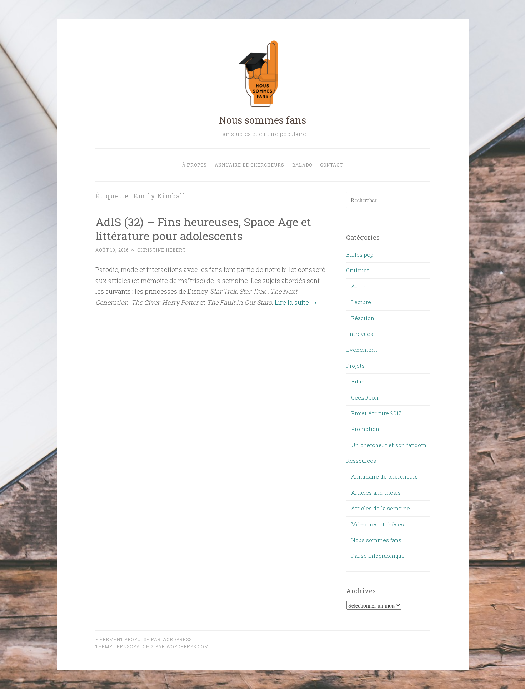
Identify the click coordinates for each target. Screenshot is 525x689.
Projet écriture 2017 (376, 413)
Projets (355, 365)
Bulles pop (360, 254)
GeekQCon (365, 397)
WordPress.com (187, 646)
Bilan (358, 381)
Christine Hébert (161, 250)
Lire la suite (296, 302)
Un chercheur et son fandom (388, 444)
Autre (358, 286)
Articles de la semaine (380, 508)
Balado (302, 165)
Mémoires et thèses (377, 524)
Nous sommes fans (262, 120)
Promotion (365, 428)
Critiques (358, 270)
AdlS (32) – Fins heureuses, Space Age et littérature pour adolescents (203, 228)
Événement (361, 349)
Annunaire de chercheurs (384, 476)
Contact (331, 165)
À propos (194, 165)
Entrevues (359, 333)
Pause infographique (378, 555)
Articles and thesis (376, 492)
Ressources (361, 460)
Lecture (361, 302)
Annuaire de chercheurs (249, 165)
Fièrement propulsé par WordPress (143, 639)
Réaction (362, 318)
